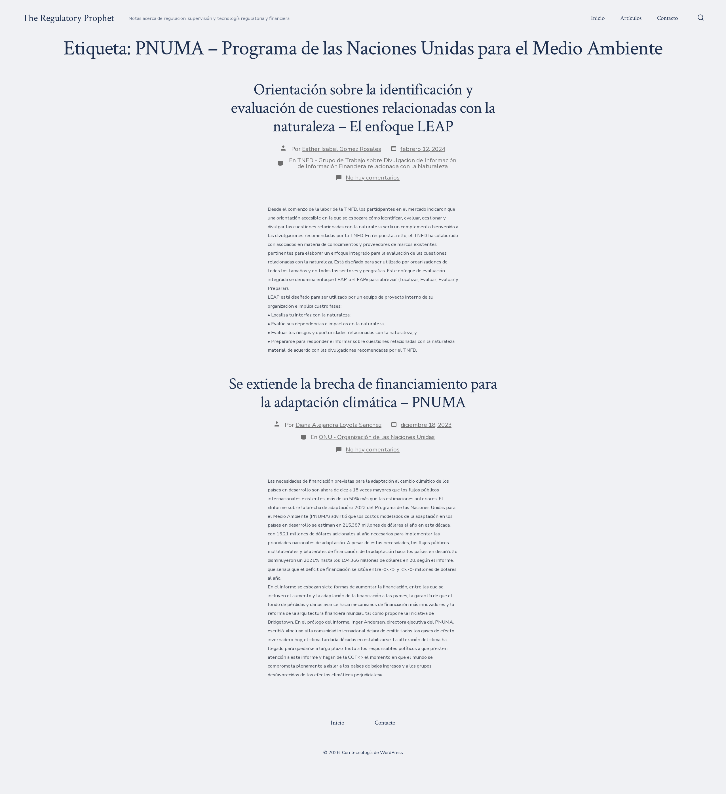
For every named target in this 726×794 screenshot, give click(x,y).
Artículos (630, 18)
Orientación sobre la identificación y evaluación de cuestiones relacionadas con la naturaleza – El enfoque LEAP (363, 108)
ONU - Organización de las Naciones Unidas (377, 437)
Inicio (598, 18)
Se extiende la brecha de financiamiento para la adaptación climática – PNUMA (363, 393)
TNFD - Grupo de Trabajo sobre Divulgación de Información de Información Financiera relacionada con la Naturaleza (376, 163)
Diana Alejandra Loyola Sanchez (338, 425)
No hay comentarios (373, 177)
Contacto (667, 18)
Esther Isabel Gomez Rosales (341, 149)
